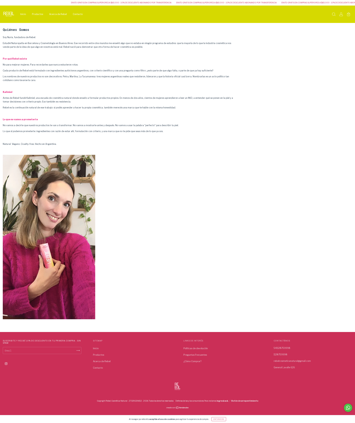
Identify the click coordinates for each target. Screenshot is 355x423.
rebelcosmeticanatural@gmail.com (292, 361)
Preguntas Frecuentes (195, 354)
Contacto (78, 14)
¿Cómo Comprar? (192, 361)
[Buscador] (334, 14)
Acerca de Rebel (58, 14)
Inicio (23, 14)
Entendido (218, 419)
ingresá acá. (223, 401)
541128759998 (282, 348)
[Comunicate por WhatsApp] (348, 408)
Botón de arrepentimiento (244, 401)
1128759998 (280, 354)
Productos (37, 14)
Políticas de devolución (195, 348)
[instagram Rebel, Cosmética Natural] (6, 363)
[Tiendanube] (177, 408)
